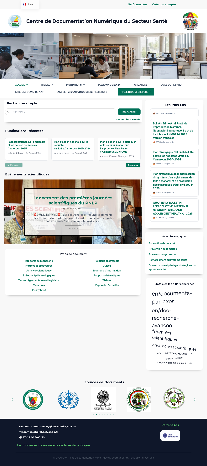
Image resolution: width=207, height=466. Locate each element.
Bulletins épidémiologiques (39, 275)
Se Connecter (137, 4)
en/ (159, 353)
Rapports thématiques (106, 275)
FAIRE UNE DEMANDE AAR (29, 91)
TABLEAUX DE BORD (109, 84)
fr (191, 353)
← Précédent (14, 165)
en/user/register (174, 358)
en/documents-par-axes (172, 297)
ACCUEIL (20, 84)
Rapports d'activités (107, 285)
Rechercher (129, 111)
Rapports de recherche (39, 260)
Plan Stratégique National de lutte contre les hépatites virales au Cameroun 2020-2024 (173, 155)
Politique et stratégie (106, 260)
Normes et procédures (39, 265)
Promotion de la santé (162, 243)
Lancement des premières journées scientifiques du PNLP (72, 200)
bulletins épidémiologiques (171, 362)
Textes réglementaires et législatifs (39, 280)
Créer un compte (164, 4)
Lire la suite (73, 228)
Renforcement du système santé (168, 259)
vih (190, 362)
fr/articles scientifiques (164, 336)
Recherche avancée (128, 119)
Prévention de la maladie (163, 248)
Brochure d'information (107, 270)
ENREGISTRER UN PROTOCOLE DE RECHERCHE (82, 91)
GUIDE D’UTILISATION (172, 84)
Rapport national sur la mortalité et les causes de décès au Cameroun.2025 (26, 145)
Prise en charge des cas (163, 254)
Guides (107, 265)
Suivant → (133, 165)
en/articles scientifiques (174, 347)
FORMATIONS (140, 84)
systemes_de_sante (175, 353)
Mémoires (39, 285)
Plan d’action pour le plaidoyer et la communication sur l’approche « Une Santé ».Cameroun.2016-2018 (118, 146)
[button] (21, 84)
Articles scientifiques (39, 270)
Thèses (106, 280)
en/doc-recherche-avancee (165, 318)
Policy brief (39, 290)
